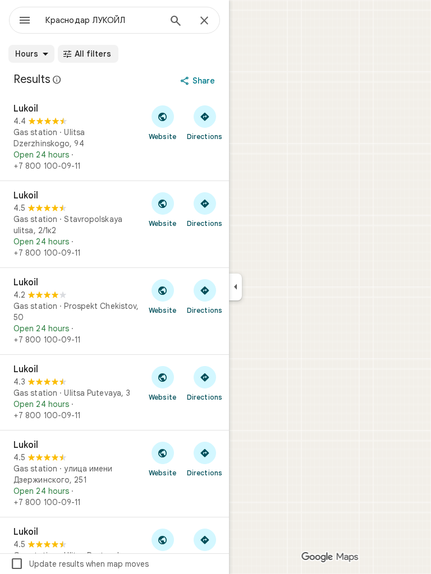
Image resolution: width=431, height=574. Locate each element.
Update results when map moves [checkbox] (79, 564)
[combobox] (102, 20)
